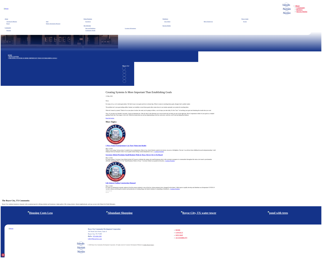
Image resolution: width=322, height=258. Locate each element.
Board (8, 23)
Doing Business (88, 19)
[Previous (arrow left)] (106, 192)
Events (245, 21)
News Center (244, 19)
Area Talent (167, 21)
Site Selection (87, 25)
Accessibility (181, 238)
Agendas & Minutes (11, 21)
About (297, 6)
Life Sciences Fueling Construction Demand (121, 183)
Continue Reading (159, 151)
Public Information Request (53, 23)
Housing (8, 30)
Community (300, 8)
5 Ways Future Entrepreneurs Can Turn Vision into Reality (126, 145)
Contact (179, 232)
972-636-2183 (97, 236)
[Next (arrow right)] (108, 192)
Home (178, 230)
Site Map (179, 235)
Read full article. (110, 118)
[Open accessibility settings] (3, 255)
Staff (47, 21)
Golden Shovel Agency (148, 245)
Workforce (165, 19)
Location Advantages (130, 28)
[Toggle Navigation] (316, 5)
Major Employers (208, 21)
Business (299, 10)
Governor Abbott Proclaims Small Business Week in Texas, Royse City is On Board (134, 155)
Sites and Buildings (90, 28)
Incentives (88, 21)
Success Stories (301, 11)
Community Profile (90, 30)
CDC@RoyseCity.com (95, 239)
